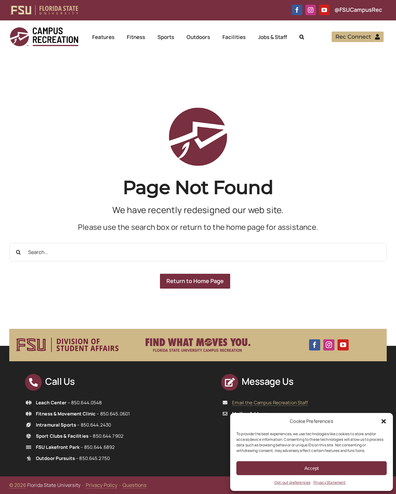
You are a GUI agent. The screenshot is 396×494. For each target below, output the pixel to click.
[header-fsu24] (44, 7)
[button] (384, 421)
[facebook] (297, 10)
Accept (311, 468)
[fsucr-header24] (44, 29)
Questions (134, 485)
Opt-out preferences (292, 482)
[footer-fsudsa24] (67, 335)
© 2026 (17, 485)
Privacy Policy (102, 485)
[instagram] (310, 10)
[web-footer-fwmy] (198, 334)
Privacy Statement (329, 482)
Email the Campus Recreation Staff (270, 402)
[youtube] (324, 10)
